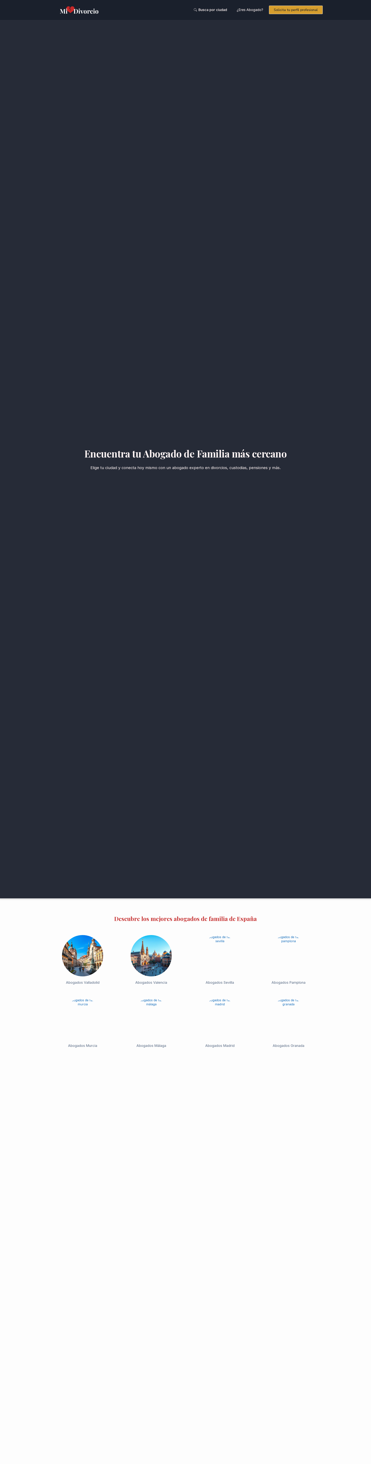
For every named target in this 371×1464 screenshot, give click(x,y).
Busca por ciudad (212, 10)
